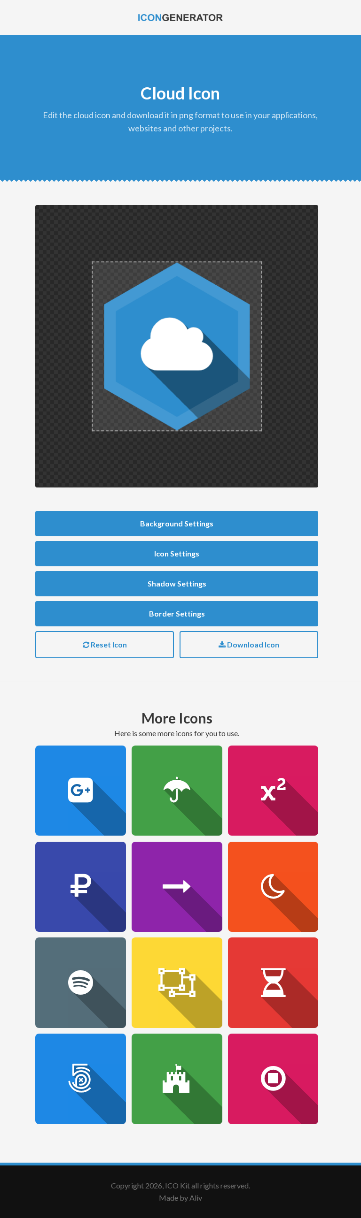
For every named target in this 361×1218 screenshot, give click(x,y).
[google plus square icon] (80, 791)
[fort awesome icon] (177, 1079)
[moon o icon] (273, 887)
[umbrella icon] (177, 791)
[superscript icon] (273, 791)
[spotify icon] (80, 982)
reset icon (108, 644)
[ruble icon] (80, 887)
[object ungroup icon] (177, 982)
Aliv (195, 1197)
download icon (252, 644)
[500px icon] (80, 1079)
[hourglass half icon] (273, 982)
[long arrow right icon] (177, 887)
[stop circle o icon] (273, 1079)
